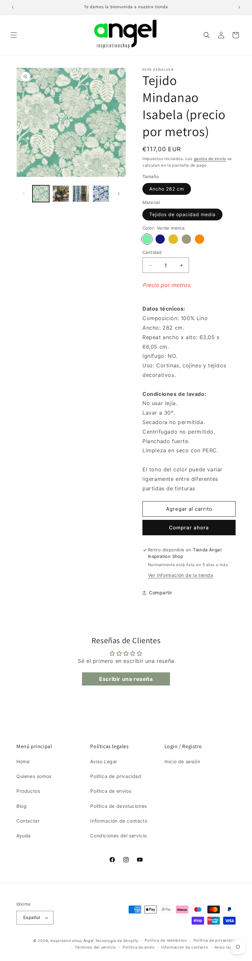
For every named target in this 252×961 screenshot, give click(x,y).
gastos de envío (210, 158)
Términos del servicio (95, 947)
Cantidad (151, 252)
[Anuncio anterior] (13, 7)
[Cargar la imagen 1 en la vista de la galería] (40, 193)
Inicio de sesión (182, 761)
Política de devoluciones (118, 806)
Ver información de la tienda (180, 575)
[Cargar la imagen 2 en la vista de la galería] (60, 193)
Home (23, 761)
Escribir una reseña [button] (126, 679)
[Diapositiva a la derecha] (119, 193)
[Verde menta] (147, 239)
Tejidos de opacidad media (182, 214)
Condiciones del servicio (118, 835)
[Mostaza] (173, 239)
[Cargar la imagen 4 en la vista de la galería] (101, 193)
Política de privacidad (115, 776)
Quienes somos (34, 776)
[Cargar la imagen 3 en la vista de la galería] (81, 193)
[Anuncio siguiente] (239, 7)
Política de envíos (110, 791)
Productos (28, 791)
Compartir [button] (160, 592)
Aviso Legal (103, 761)
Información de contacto (118, 821)
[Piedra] (186, 239)
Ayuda (23, 835)
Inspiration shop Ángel (73, 940)
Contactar (27, 821)
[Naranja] (199, 239)
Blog (21, 806)
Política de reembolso (166, 940)
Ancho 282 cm (166, 189)
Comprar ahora (189, 527)
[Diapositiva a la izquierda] (23, 193)
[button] (14, 35)
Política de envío (139, 947)
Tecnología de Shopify (116, 940)
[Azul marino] (160, 239)
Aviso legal (225, 947)
